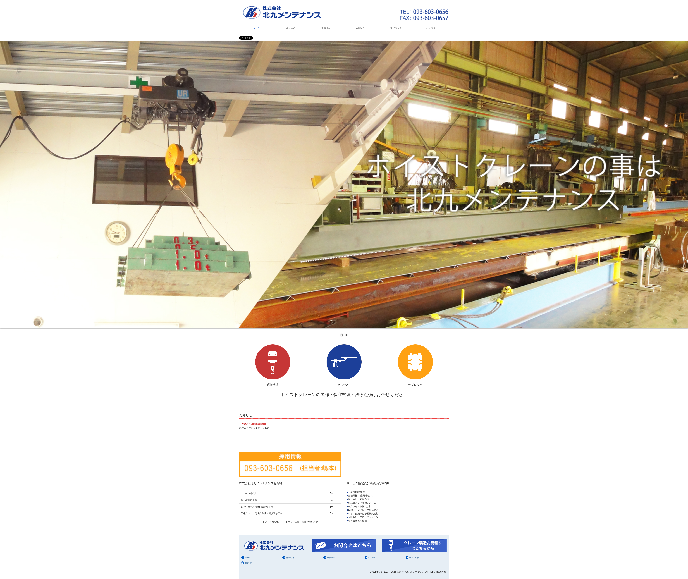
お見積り (430, 28)
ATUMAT (361, 28)
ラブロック (396, 28)
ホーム (256, 28)
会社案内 (291, 28)
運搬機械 (326, 28)
